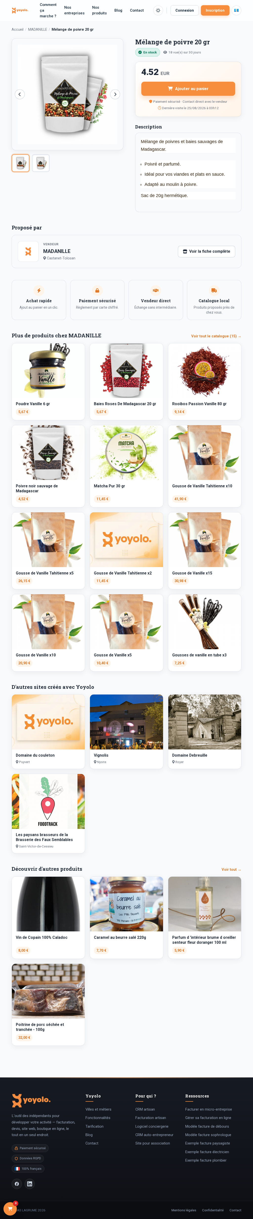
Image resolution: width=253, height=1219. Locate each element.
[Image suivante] (115, 94)
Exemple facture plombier (206, 1160)
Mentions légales (183, 1210)
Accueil (17, 29)
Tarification (94, 1126)
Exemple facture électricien (207, 1152)
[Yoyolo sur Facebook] (17, 1184)
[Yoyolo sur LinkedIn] (29, 1184)
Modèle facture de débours (207, 1126)
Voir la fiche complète (209, 251)
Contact (137, 10)
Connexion (184, 10)
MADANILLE (37, 29)
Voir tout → (231, 869)
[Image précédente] (20, 94)
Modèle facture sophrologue (208, 1135)
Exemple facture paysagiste (207, 1143)
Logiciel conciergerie (152, 1126)
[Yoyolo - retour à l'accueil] (20, 10)
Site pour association (152, 1143)
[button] (158, 10)
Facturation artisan (150, 1118)
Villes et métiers (98, 1109)
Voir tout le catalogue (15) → (216, 336)
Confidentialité (213, 1210)
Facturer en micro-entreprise (208, 1109)
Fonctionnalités (97, 1118)
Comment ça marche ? (48, 10)
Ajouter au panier (192, 88)
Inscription (215, 10)
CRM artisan (145, 1109)
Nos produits (99, 10)
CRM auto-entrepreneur (154, 1135)
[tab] (20, 163)
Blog (118, 10)
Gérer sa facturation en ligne (208, 1118)
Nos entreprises (74, 10)
